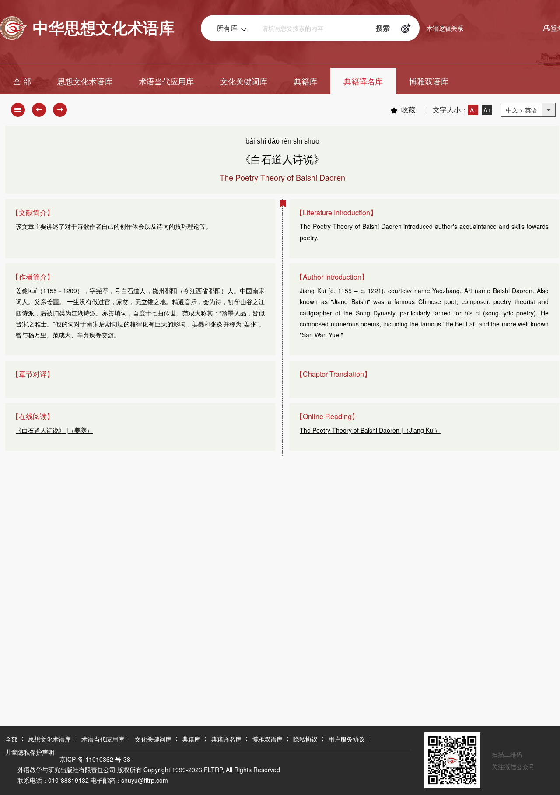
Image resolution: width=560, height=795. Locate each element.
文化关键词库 (243, 81)
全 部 (22, 81)
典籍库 (305, 81)
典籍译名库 (363, 81)
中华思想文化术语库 (104, 27)
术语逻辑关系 (445, 28)
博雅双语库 (428, 81)
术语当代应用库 (166, 81)
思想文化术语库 (84, 81)
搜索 (383, 28)
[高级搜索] (406, 28)
